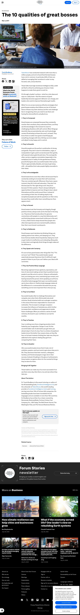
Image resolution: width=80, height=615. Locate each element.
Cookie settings (66, 611)
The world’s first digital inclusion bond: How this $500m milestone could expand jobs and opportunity (49, 553)
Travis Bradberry (7, 72)
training (52, 389)
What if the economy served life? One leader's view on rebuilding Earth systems (57, 522)
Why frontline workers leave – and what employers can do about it (69, 551)
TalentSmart (25, 72)
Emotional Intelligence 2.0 (45, 384)
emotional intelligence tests (38, 389)
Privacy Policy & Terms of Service (40, 605)
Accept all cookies (66, 602)
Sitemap (40, 608)
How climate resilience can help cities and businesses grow (18, 522)
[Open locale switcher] (2, 610)
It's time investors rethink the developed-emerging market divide (10, 551)
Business (5, 11)
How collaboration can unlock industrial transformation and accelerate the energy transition (29, 553)
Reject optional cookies (66, 607)
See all (75, 490)
